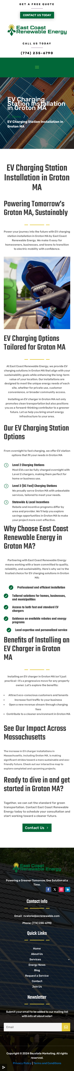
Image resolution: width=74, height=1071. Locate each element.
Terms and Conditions (47, 1063)
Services (35, 959)
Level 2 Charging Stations (28, 465)
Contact (37, 981)
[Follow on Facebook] (48, 889)
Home (16, 117)
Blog (37, 970)
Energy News (37, 965)
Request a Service (37, 975)
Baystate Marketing (42, 1053)
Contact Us (34, 828)
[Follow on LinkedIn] (67, 889)
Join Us (37, 986)
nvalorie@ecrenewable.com (41, 916)
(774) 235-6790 (37, 53)
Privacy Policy (22, 1063)
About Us (37, 954)
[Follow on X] (54, 889)
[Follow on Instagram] (61, 889)
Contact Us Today (37, 15)
